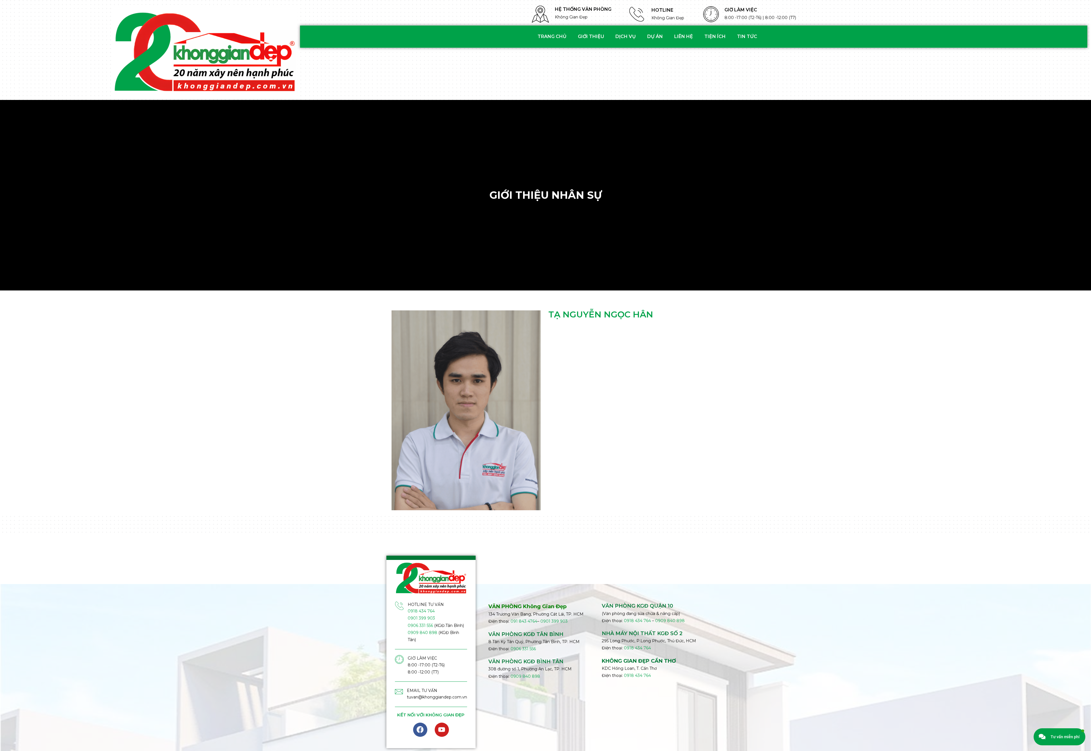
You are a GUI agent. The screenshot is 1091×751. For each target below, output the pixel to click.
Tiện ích (715, 36)
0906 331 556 (420, 625)
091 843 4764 (524, 621)
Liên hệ (683, 36)
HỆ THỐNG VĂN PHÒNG (583, 9)
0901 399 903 (421, 618)
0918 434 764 (421, 611)
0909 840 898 (422, 632)
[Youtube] (442, 730)
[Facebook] (420, 730)
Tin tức (747, 36)
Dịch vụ (625, 36)
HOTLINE (662, 10)
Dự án (655, 36)
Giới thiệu (591, 36)
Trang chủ (552, 36)
